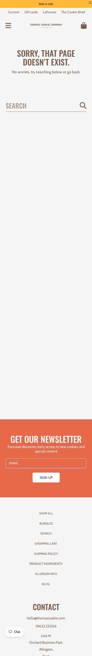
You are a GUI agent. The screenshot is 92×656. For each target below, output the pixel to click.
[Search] (83, 105)
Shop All (46, 513)
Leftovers (49, 12)
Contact (13, 12)
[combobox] (46, 105)
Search (46, 533)
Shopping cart (46, 543)
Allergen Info (46, 574)
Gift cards (31, 12)
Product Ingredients (46, 563)
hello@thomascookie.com (46, 618)
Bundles (46, 523)
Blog (46, 584)
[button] (8, 25)
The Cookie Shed (73, 12)
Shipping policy (46, 554)
